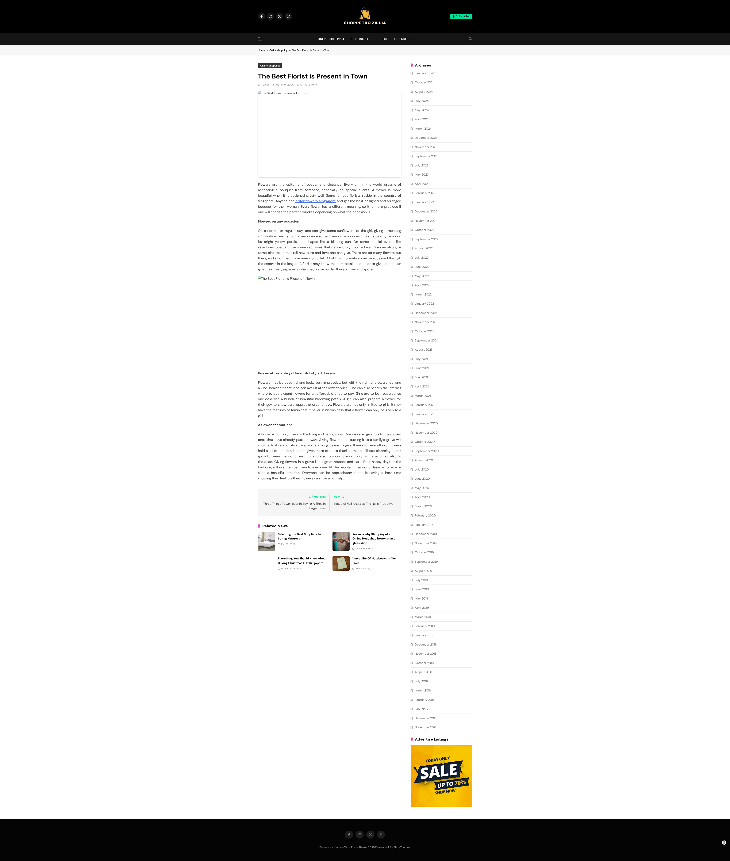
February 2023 (425, 193)
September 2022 (426, 239)
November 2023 (426, 147)
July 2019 (421, 580)
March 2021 (423, 396)
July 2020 (422, 469)
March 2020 (423, 506)
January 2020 (424, 525)
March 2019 (423, 617)
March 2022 (423, 294)
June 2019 (422, 589)
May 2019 (421, 598)
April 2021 (422, 386)
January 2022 (424, 304)
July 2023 (421, 165)
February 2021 (425, 405)
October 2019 (424, 552)
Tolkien (265, 84)
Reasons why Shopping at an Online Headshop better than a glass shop (373, 538)
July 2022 (421, 258)
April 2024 (422, 119)
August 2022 (424, 248)
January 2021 (424, 414)
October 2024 (425, 82)
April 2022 (422, 285)
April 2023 (422, 184)
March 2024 (423, 129)
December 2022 (426, 211)
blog (385, 39)
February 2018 (425, 700)
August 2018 (423, 672)
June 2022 (422, 267)
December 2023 (426, 138)
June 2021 (422, 368)
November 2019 (426, 543)
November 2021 (425, 322)
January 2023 (424, 202)
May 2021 (421, 377)
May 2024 (422, 110)
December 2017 (425, 718)
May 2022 (422, 276)
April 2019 (422, 608)
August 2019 (423, 571)
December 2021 (426, 313)
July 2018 (421, 681)
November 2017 (425, 727)
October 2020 (425, 442)
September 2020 (427, 451)
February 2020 (425, 515)
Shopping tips (360, 39)
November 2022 (426, 221)
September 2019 (426, 562)
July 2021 (421, 359)
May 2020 (422, 488)
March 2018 (423, 690)
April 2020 (422, 497)
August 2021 (423, 350)
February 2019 (425, 626)
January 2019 (424, 635)
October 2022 (424, 230)
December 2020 (426, 423)
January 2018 (424, 709)
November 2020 (426, 433)
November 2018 (426, 654)
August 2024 (424, 92)
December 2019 (426, 534)
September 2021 (426, 340)
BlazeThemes (402, 847)
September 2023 (426, 156)
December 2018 (426, 644)
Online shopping (331, 39)
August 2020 (424, 460)
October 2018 (424, 663)
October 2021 (424, 331)
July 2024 (422, 101)
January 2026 (424, 73)
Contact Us (403, 39)
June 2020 (422, 479)
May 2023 (422, 175)
